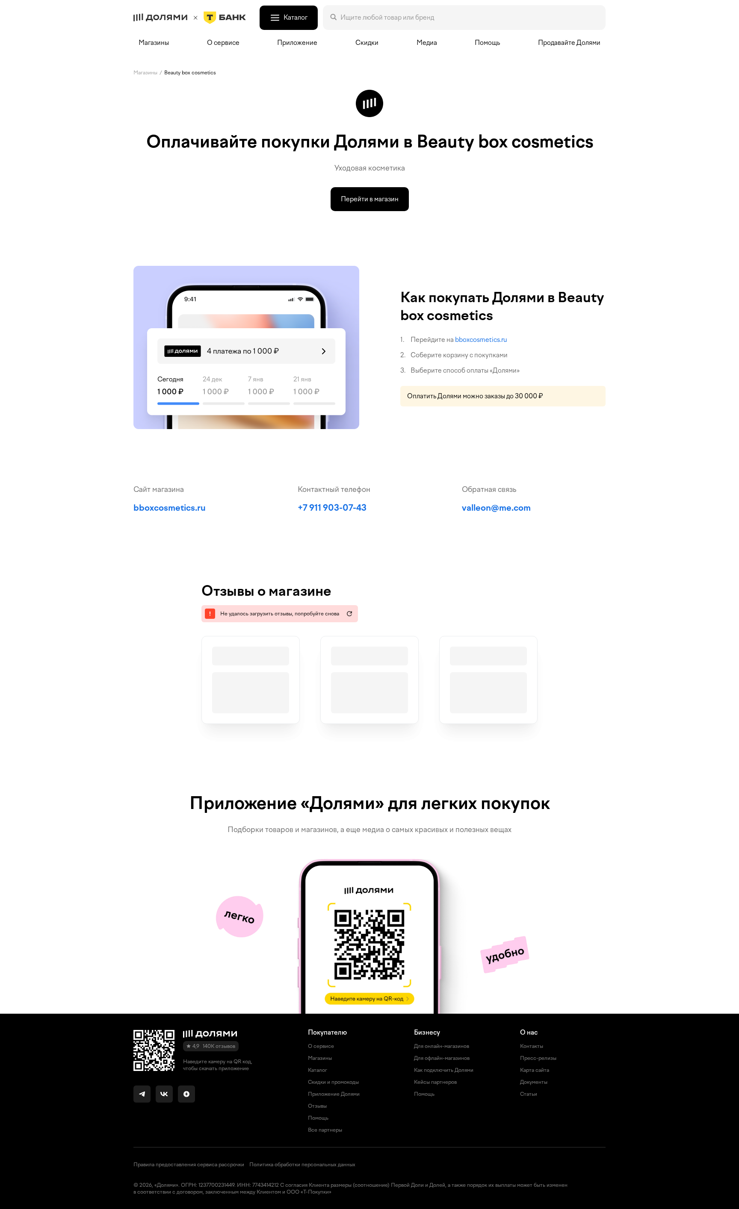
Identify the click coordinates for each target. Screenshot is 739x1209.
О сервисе (321, 1046)
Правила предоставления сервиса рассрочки (188, 1165)
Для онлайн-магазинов (441, 1046)
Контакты (531, 1046)
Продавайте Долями (569, 43)
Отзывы (317, 1106)
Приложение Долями (334, 1094)
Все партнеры (325, 1130)
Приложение (297, 43)
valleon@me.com (496, 508)
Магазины (154, 43)
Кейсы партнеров (435, 1082)
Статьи (528, 1094)
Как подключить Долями (443, 1070)
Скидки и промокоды (333, 1082)
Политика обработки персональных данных (302, 1165)
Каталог (317, 1070)
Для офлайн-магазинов (442, 1058)
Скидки (366, 43)
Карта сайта (534, 1070)
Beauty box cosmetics (190, 73)
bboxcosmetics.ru (481, 340)
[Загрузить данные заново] (349, 614)
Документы (533, 1082)
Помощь (487, 43)
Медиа (427, 43)
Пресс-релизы (538, 1058)
